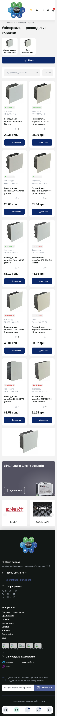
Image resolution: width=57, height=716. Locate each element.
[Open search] (42, 10)
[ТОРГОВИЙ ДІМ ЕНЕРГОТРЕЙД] (16, 10)
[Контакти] (49, 709)
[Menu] (4, 10)
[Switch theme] (31, 10)
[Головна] (16, 709)
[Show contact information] (37, 10)
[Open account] (47, 10)
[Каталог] (5, 709)
